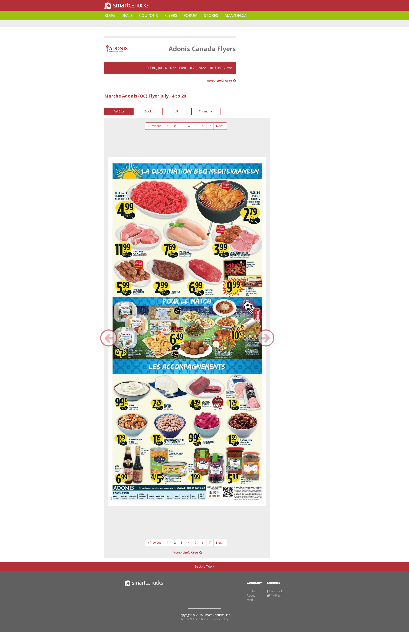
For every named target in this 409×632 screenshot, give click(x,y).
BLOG (109, 15)
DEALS (127, 15)
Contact (252, 591)
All (177, 111)
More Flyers (220, 81)
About (251, 595)
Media (251, 600)
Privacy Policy (219, 619)
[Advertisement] (181, 23)
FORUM (190, 15)
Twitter (275, 595)
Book (148, 111)
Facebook (275, 591)
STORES (211, 15)
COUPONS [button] (148, 15)
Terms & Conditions (194, 619)
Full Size (118, 111)
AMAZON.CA (235, 15)
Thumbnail (206, 111)
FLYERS (170, 15)
